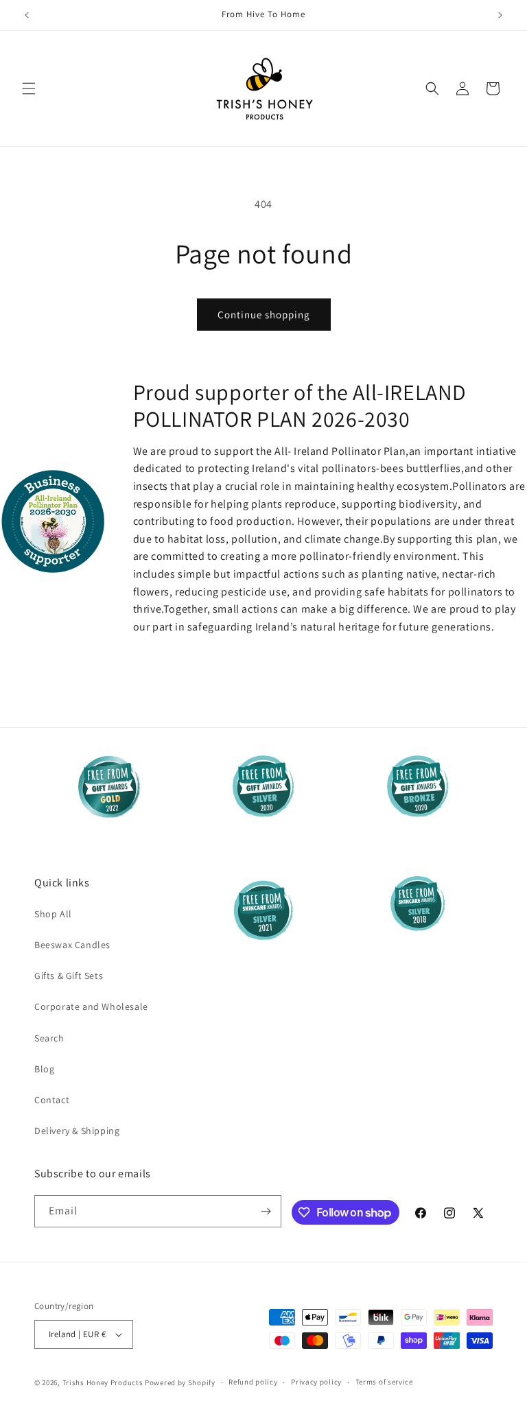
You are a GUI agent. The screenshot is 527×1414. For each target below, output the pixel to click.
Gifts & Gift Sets (68, 975)
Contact (51, 1100)
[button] (29, 88)
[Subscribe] (265, 1211)
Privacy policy (316, 1382)
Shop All (53, 914)
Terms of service (384, 1382)
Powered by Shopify (180, 1382)
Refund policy (253, 1382)
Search (49, 1038)
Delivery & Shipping (76, 1130)
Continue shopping (264, 314)
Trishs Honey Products (102, 1382)
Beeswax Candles (72, 945)
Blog (44, 1069)
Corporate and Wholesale (91, 1006)
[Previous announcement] (27, 15)
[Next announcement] (500, 15)
